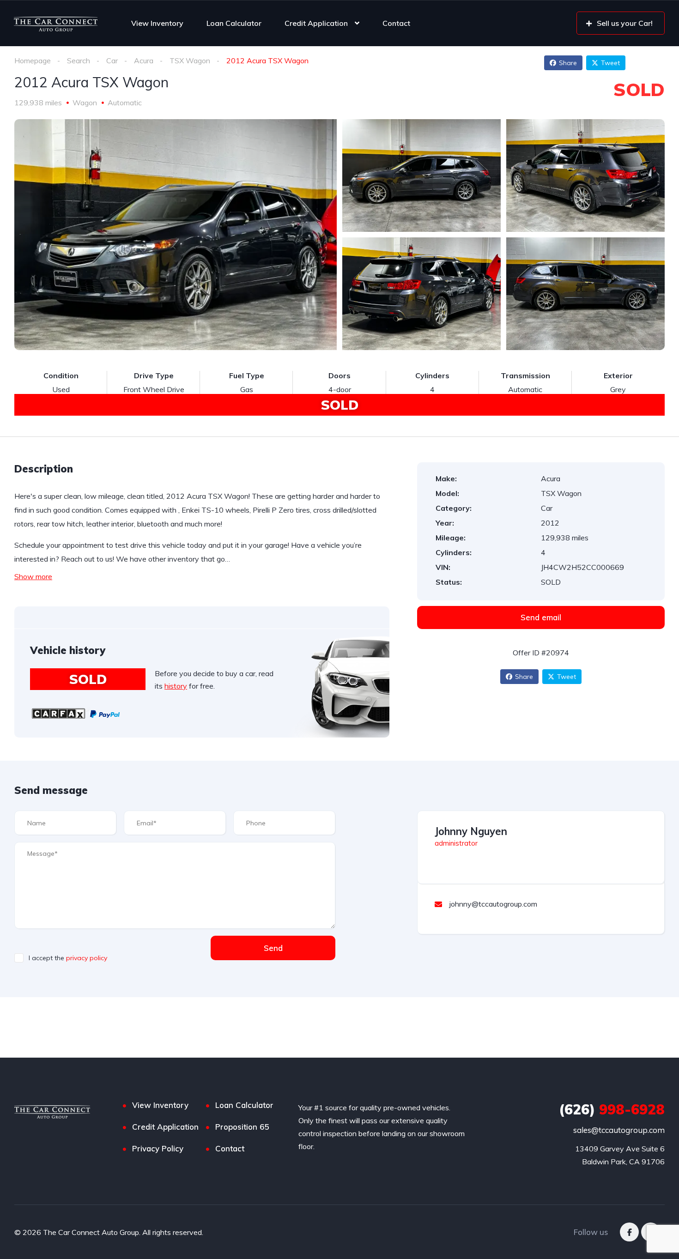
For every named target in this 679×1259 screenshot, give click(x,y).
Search (78, 60)
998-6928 (612, 1109)
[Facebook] (629, 1232)
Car (112, 60)
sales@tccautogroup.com (619, 1130)
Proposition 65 (242, 1127)
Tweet (610, 63)
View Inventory (157, 23)
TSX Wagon (190, 60)
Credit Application (316, 23)
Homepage (32, 60)
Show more (33, 576)
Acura (143, 60)
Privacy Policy (157, 1148)
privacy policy (86, 958)
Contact (396, 23)
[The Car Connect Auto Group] (55, 23)
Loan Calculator (233, 23)
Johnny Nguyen (471, 831)
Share (568, 63)
